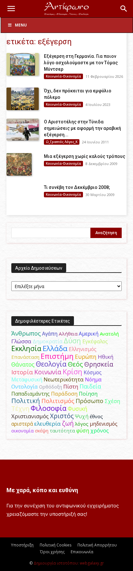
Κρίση (72, 371)
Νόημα (93, 379)
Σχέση (112, 401)
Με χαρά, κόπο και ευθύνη (42, 490)
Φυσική (77, 408)
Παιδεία (90, 386)
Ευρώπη (86, 356)
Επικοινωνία (82, 552)
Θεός (75, 364)
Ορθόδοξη (50, 386)
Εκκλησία (26, 348)
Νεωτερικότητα (64, 379)
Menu (21, 25)
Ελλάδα (55, 348)
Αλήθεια (68, 333)
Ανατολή (109, 333)
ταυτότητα (62, 430)
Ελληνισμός (83, 349)
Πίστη (70, 386)
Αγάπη (49, 333)
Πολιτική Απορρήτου (97, 545)
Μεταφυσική (26, 379)
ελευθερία (47, 423)
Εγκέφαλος (95, 341)
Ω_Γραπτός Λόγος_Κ (61, 142)
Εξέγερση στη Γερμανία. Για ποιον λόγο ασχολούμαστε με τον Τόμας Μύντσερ (81, 63)
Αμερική (88, 333)
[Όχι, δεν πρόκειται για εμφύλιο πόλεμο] (22, 99)
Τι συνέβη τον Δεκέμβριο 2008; (77, 187)
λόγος (81, 423)
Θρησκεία (98, 364)
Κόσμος (93, 372)
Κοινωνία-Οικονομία (63, 76)
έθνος (96, 416)
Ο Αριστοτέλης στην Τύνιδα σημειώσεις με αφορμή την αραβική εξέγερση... (82, 128)
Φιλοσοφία (48, 408)
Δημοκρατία (47, 341)
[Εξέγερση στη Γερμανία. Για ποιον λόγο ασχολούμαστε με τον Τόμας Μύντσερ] (22, 64)
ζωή (68, 423)
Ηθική (105, 356)
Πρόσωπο (89, 401)
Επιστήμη (57, 356)
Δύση (72, 340)
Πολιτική (25, 400)
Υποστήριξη (22, 545)
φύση (82, 430)
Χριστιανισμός (30, 416)
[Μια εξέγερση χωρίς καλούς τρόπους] (19, 164)
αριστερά (22, 423)
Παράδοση (64, 393)
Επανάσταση (25, 357)
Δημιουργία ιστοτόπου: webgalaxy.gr (69, 563)
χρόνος (99, 430)
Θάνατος (23, 364)
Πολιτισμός (57, 401)
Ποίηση (88, 393)
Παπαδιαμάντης (30, 393)
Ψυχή (81, 416)
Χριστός (62, 415)
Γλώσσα (21, 341)
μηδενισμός (104, 423)
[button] (11, 8)
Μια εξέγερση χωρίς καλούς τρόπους (84, 156)
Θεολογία (51, 364)
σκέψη (41, 430)
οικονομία (22, 430)
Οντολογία (24, 386)
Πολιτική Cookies (55, 545)
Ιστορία (22, 372)
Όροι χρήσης (52, 552)
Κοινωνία (47, 372)
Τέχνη (20, 408)
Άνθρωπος (26, 333)
